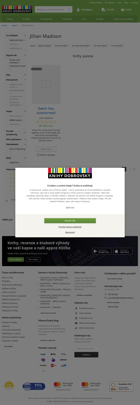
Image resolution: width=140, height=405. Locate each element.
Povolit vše (70, 220)
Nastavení (70, 232)
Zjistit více (70, 207)
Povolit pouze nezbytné (70, 227)
